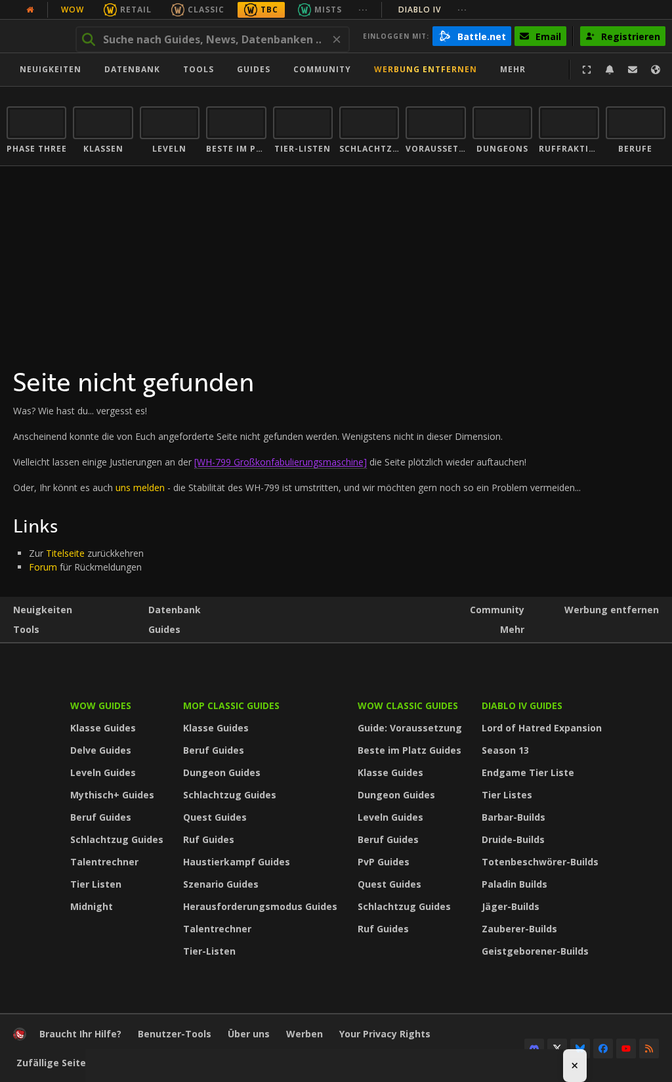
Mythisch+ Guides (112, 795)
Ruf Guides (208, 839)
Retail (136, 9)
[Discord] (534, 1048)
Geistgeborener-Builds (535, 951)
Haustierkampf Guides (236, 861)
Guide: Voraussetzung (410, 728)
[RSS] (649, 1048)
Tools (26, 629)
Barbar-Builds (513, 817)
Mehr (512, 629)
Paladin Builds (514, 884)
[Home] (19, 1037)
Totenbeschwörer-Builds (540, 861)
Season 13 (505, 750)
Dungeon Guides (222, 772)
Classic (206, 9)
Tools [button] (198, 69)
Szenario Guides (221, 884)
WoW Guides (100, 705)
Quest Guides (215, 817)
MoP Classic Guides (231, 705)
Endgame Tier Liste (528, 772)
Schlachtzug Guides (116, 839)
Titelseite (65, 553)
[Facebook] (603, 1048)
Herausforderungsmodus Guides (260, 906)
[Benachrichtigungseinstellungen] (610, 69)
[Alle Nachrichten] (30, 10)
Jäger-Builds (510, 906)
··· (363, 9)
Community (322, 69)
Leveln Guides (103, 772)
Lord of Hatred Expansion (542, 728)
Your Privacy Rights (384, 1034)
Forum (43, 567)
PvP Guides (384, 861)
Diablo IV (432, 9)
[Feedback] (632, 69)
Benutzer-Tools (174, 1034)
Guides (253, 69)
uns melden (140, 487)
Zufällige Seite (51, 1062)
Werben (304, 1034)
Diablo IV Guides (522, 705)
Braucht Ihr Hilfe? (80, 1034)
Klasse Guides (103, 728)
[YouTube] (626, 1048)
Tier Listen (95, 884)
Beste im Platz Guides (409, 750)
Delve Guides (100, 750)
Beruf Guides (100, 817)
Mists (328, 9)
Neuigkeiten (50, 69)
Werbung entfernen (425, 69)
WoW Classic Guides (408, 705)
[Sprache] (655, 69)
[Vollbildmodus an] (587, 69)
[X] (557, 1048)
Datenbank (132, 69)
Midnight (91, 906)
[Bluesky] (580, 1048)
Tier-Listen (209, 951)
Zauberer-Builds (519, 928)
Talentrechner (104, 861)
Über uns (249, 1034)
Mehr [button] (513, 69)
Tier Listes (507, 795)
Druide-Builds (513, 839)
